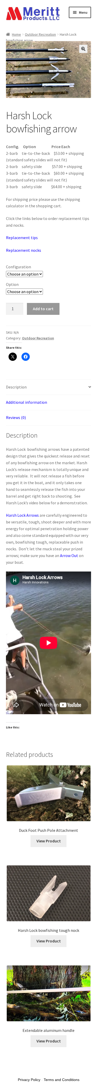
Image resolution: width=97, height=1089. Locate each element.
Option (12, 284)
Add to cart (43, 308)
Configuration (18, 266)
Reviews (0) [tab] (16, 417)
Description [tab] (16, 387)
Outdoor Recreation (40, 34)
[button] (83, 49)
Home (16, 34)
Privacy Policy (29, 1080)
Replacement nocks (23, 250)
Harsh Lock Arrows (22, 515)
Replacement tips (22, 237)
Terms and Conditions (61, 1080)
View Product (48, 840)
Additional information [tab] (26, 402)
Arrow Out (69, 555)
